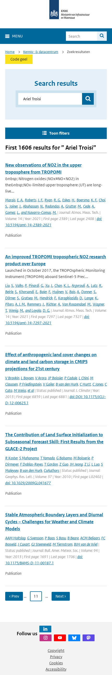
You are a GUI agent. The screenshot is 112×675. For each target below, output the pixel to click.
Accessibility (56, 669)
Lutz (94, 285)
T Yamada (47, 457)
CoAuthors (51, 470)
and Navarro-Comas (36, 212)
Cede (86, 206)
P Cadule (70, 377)
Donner (86, 291)
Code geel (18, 59)
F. (49, 291)
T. (6, 310)
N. (41, 206)
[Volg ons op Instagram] (46, 637)
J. (20, 206)
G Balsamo (64, 457)
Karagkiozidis (68, 297)
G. (42, 285)
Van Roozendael (74, 304)
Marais (10, 199)
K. (96, 297)
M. (80, 206)
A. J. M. (20, 304)
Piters (9, 304)
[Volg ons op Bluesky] (74, 637)
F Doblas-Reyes (31, 464)
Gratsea (27, 297)
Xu (47, 285)
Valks (19, 285)
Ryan (48, 199)
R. (100, 285)
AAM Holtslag (15, 537)
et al (31, 390)
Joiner (13, 206)
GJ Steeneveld (41, 544)
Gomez (10, 212)
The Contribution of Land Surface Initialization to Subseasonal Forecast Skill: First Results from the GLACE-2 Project (54, 442)
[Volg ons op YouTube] (60, 637)
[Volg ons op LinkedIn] (45, 629)
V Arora (40, 377)
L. (18, 212)
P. (26, 285)
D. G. (46, 310)
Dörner (10, 297)
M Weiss (20, 390)
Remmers (34, 304)
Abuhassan (31, 206)
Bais (72, 291)
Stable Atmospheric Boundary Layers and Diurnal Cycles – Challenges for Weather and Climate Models (54, 522)
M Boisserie (81, 457)
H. (73, 199)
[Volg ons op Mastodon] (89, 637)
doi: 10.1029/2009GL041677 (28, 482)
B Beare (73, 537)
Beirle (9, 291)
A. (62, 206)
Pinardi (34, 285)
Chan (58, 285)
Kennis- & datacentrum (40, 52)
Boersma (83, 199)
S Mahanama (29, 457)
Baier (43, 291)
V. (66, 291)
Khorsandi (26, 291)
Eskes (66, 199)
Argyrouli (78, 285)
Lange (88, 297)
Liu (7, 285)
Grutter (70, 206)
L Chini (84, 377)
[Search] (102, 36)
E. (36, 291)
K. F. (94, 199)
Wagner (98, 304)
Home (10, 52)
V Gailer (48, 384)
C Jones (97, 384)
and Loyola (33, 310)
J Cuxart (24, 544)
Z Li (87, 464)
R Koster (11, 457)
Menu (17, 36)
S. (6, 206)
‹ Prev (14, 596)
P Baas (50, 537)
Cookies (56, 662)
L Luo (95, 464)
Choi (102, 199)
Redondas (52, 206)
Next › (60, 596)
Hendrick (46, 297)
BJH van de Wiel (85, 544)
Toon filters (59, 133)
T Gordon (51, 464)
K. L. (67, 285)
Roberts (30, 199)
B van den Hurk (67, 384)
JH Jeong (76, 464)
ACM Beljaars (90, 537)
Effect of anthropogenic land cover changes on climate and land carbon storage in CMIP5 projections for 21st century (51, 362)
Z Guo (63, 464)
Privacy (56, 656)
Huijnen (58, 291)
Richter (51, 304)
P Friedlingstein (30, 384)
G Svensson (35, 537)
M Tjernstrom (62, 544)
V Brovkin (12, 377)
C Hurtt (85, 384)
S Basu (61, 537)
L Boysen (27, 377)
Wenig (13, 310)
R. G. (57, 199)
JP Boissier (55, 377)
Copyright (56, 650)
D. (81, 297)
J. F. (40, 199)
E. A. (20, 199)
